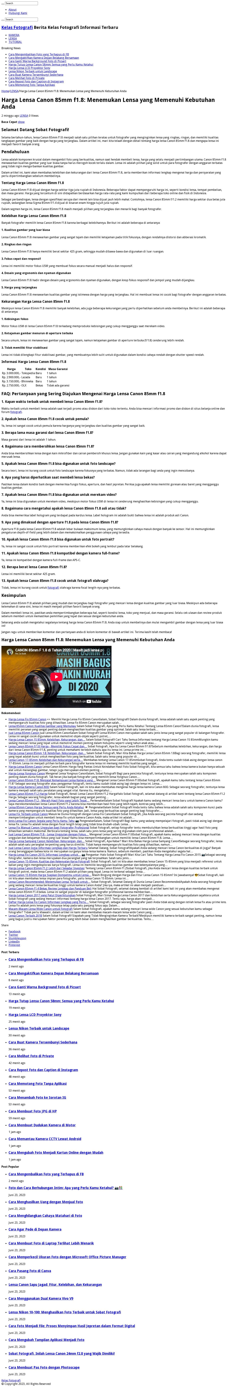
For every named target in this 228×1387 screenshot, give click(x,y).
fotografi (16, 412)
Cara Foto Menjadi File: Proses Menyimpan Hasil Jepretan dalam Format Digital (72, 1326)
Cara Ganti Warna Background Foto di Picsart (37, 61)
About (13, 9)
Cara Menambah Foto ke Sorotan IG (37, 1097)
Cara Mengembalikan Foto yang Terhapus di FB (39, 54)
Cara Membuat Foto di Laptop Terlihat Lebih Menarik (51, 1243)
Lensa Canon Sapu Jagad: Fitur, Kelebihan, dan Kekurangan (55, 1285)
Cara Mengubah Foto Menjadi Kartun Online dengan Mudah (56, 1152)
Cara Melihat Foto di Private (27, 78)
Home (5, 91)
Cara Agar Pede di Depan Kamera (35, 1229)
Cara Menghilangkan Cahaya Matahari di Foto (45, 1216)
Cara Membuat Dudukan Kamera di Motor (42, 1125)
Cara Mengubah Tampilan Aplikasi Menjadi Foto (46, 1340)
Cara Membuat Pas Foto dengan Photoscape (44, 1367)
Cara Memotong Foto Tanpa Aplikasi (32, 85)
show (21, 122)
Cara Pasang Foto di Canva (30, 1271)
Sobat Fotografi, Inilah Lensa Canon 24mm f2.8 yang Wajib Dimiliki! (62, 1353)
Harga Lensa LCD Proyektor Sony (29, 68)
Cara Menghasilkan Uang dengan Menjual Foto (46, 1202)
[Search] (2, 4)
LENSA (13, 38)
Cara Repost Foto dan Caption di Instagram (36, 81)
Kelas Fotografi (17, 27)
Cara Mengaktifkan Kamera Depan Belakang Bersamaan (44, 58)
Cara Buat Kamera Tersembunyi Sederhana (36, 74)
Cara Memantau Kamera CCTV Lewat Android (45, 1139)
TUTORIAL (15, 42)
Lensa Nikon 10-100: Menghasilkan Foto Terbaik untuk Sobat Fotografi (65, 1312)
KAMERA (14, 35)
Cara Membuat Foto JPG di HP (33, 1111)
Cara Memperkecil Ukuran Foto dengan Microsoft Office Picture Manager (67, 1257)
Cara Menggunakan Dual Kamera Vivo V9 (41, 1298)
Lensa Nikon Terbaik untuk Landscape (33, 71)
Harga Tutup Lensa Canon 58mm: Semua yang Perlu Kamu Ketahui (51, 64)
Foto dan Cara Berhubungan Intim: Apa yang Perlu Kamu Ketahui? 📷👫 (66, 1188)
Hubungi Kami (18, 13)
